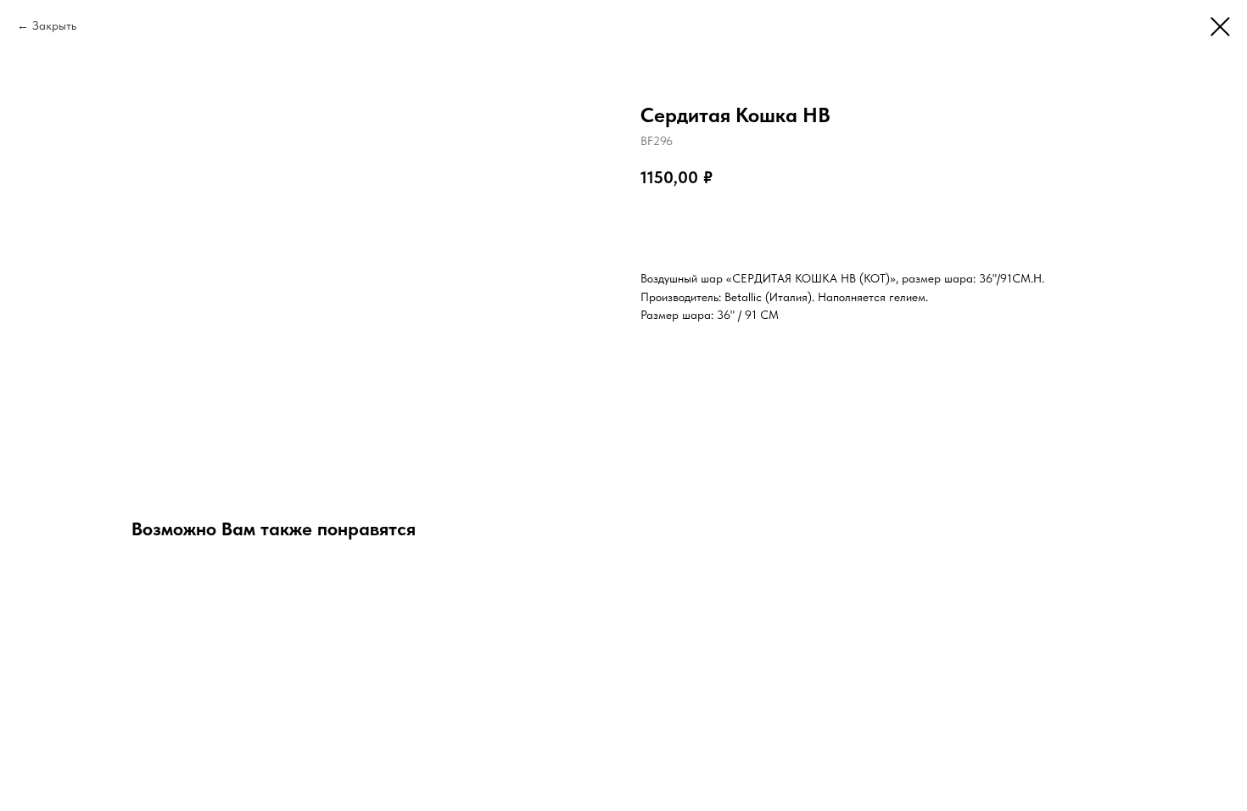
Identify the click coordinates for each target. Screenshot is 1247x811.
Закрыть (54, 25)
